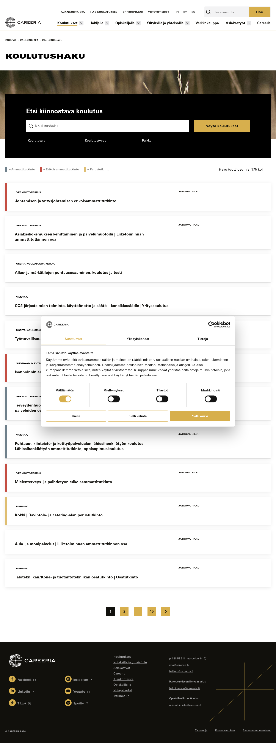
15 (151, 611)
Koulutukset (67, 22)
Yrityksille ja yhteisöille (165, 22)
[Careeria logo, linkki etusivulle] (23, 23)
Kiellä (76, 416)
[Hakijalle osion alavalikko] (107, 23)
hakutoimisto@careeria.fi (184, 688)
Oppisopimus (132, 12)
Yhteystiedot (158, 12)
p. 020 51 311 (177, 658)
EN (193, 12)
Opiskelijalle (125, 22)
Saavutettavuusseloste (257, 730)
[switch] (114, 398)
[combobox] (52, 141)
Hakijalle (96, 22)
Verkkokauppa (207, 22)
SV (185, 12)
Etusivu (10, 40)
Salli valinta (138, 416)
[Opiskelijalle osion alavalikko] (138, 23)
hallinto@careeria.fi (181, 671)
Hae (259, 12)
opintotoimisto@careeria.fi (185, 705)
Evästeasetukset (225, 730)
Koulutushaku (36, 116)
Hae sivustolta (215, 4)
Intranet (119, 696)
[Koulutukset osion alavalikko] (81, 23)
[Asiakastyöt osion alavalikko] (249, 23)
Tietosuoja (201, 730)
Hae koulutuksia (103, 12)
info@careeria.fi (179, 665)
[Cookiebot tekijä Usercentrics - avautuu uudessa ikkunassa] (211, 324)
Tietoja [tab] (203, 339)
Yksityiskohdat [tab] (138, 339)
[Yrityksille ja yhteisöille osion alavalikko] (187, 23)
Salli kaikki (200, 416)
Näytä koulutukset (221, 126)
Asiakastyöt (235, 22)
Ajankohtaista (73, 12)
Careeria (264, 22)
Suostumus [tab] (73, 339)
